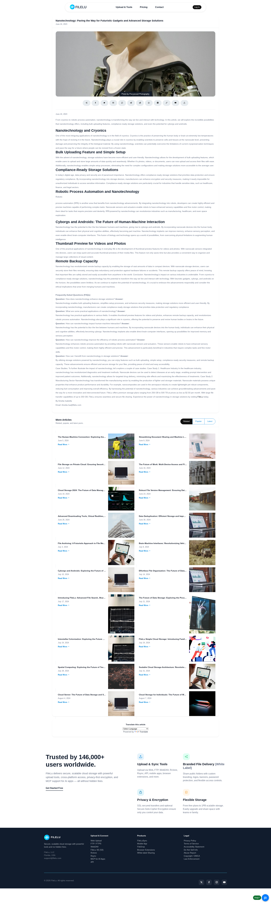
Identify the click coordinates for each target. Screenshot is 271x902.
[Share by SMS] (122, 103)
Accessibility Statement (194, 847)
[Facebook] (95, 103)
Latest (209, 421)
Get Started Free (54, 788)
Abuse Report (190, 853)
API (92, 862)
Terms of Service (191, 843)
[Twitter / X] (104, 103)
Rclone (94, 853)
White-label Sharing (146, 853)
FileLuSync (142, 840)
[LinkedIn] (158, 103)
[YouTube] (224, 882)
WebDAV (95, 847)
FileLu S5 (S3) (97, 850)
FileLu (200, 397)
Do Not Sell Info (191, 850)
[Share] (86, 103)
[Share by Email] (113, 103)
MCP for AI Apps (98, 859)
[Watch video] (175, 103)
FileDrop (141, 847)
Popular (198, 421)
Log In (197, 7)
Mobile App (142, 843)
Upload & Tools (124, 7)
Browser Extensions (146, 850)
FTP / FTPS (96, 843)
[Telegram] (131, 103)
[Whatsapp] (149, 103)
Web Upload (96, 840)
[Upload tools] (184, 103)
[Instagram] (216, 882)
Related (186, 421)
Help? (257, 897)
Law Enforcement (191, 859)
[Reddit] (140, 103)
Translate (144, 732)
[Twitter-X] (201, 882)
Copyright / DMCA (192, 856)
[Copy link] (167, 103)
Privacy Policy (190, 840)
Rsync (93, 856)
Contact (159, 7)
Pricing (143, 7)
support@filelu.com (52, 858)
